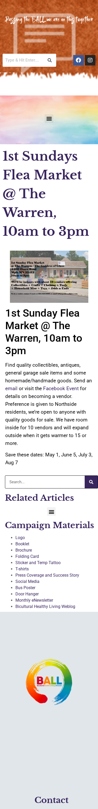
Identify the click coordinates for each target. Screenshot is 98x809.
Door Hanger (27, 593)
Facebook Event (61, 388)
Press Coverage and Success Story (47, 575)
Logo (20, 537)
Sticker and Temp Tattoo (38, 562)
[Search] (91, 482)
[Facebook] (78, 60)
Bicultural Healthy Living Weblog (45, 606)
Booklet (22, 543)
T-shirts (22, 568)
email (11, 388)
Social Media (27, 581)
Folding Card (27, 556)
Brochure (23, 550)
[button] (49, 118)
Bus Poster (25, 587)
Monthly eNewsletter (34, 600)
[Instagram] (90, 60)
